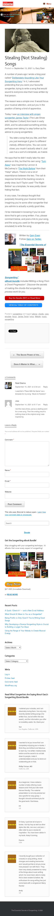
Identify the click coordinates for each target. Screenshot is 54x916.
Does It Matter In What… (27, 364)
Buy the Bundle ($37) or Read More (24, 298)
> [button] (50, 15)
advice (34, 313)
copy (47, 313)
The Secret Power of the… (27, 354)
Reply (45, 386)
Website (8, 491)
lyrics (32, 316)
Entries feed (10, 678)
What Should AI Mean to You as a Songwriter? (23, 614)
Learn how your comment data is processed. (25, 513)
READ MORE (12, 594)
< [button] (2, 15)
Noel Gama (20, 382)
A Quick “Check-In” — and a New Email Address (24, 610)
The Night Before (26, 168)
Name (8, 470)
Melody (38, 316)
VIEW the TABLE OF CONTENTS (23, 305)
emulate (8, 316)
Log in (7, 674)
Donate (27, 532)
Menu (49, 3)
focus (14, 316)
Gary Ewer (40, 68)
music (44, 316)
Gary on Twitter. (34, 239)
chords (41, 313)
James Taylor (23, 316)
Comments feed (11, 681)
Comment (9, 439)
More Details (10, 16)
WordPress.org (11, 685)
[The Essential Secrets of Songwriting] (8, 3)
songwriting (17, 313)
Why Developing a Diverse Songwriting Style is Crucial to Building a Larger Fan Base (27, 625)
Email (8, 481)
